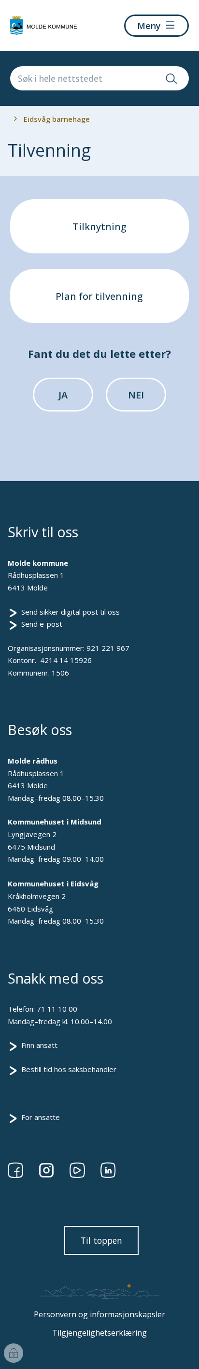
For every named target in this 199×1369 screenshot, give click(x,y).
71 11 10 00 (57, 1009)
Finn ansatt (39, 1045)
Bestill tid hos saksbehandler (68, 1069)
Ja (63, 394)
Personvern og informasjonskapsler (99, 1314)
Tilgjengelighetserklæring (99, 1332)
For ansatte (40, 1117)
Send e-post (41, 624)
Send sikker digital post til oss (70, 612)
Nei (136, 394)
